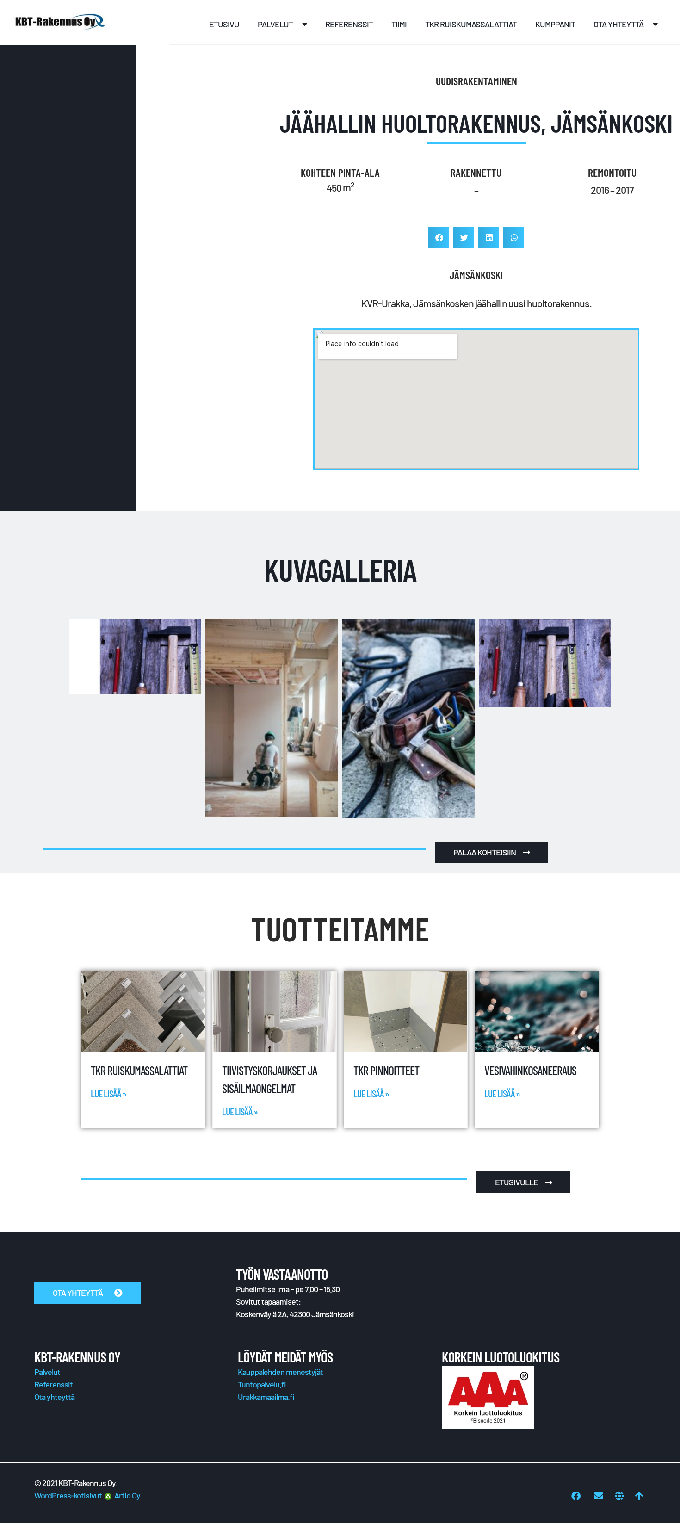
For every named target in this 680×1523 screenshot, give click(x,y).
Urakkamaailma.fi (266, 1397)
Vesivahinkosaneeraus (530, 1070)
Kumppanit (555, 24)
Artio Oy (125, 1495)
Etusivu (224, 24)
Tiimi (399, 24)
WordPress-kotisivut (69, 1495)
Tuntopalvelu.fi (262, 1384)
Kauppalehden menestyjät (280, 1372)
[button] (438, 237)
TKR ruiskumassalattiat (471, 24)
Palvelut (275, 24)
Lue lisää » (108, 1093)
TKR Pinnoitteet (386, 1070)
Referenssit (349, 24)
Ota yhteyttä (618, 24)
